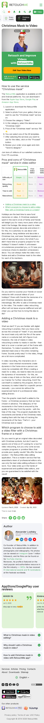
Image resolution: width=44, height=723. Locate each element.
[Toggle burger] (39, 5)
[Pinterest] (17, 684)
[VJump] (31, 708)
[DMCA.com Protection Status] (36, 684)
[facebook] (30, 539)
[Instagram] (3, 684)
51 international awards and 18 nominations (21, 570)
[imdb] (17, 539)
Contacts (31, 669)
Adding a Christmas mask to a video (20, 204)
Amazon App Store (10, 102)
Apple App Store (17, 99)
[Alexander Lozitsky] (8, 535)
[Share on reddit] (23, 518)
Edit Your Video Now (22, 70)
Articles (14, 669)
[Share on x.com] (14, 518)
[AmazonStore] (24, 697)
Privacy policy (11, 715)
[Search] (4, 12)
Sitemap (24, 672)
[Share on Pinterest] (19, 518)
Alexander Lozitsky (27, 533)
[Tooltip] (24, 177)
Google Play (30, 99)
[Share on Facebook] (10, 518)
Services (6, 669)
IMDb (22, 567)
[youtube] (34, 539)
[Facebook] (10, 684)
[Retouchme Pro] (12, 708)
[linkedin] (21, 539)
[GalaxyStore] (9, 697)
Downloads (14, 672)
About (4, 672)
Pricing (22, 669)
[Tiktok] (6, 684)
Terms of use (23, 715)
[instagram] (26, 539)
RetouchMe (11, 94)
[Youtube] (14, 684)
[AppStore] (9, 692)
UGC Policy (35, 715)
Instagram (23, 553)
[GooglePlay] (23, 692)
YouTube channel (14, 559)
